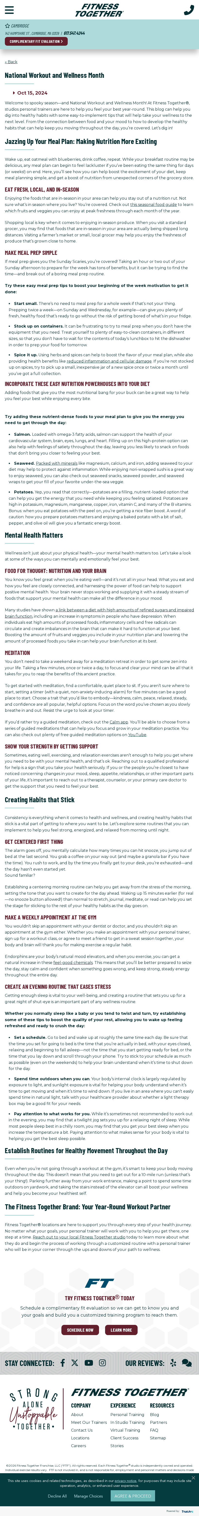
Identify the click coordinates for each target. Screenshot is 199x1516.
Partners (158, 1422)
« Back (11, 62)
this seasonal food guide (153, 204)
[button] (9, 9)
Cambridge (19, 25)
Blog (154, 1414)
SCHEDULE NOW (80, 1330)
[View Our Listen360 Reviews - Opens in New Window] (187, 1363)
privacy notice (125, 1480)
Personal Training (127, 1414)
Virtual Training (125, 1430)
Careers (78, 1446)
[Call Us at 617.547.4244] (189, 9)
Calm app (119, 722)
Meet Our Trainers (89, 1422)
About (77, 1414)
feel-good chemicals (73, 962)
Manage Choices (88, 1495)
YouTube (137, 734)
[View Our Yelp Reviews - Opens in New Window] (173, 1363)
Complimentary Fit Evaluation (35, 41)
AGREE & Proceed (133, 1495)
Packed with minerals (56, 463)
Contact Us (81, 1430)
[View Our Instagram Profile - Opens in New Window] (102, 1363)
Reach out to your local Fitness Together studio (79, 1237)
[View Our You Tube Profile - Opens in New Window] (89, 1363)
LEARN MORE (121, 1330)
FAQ (154, 1430)
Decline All (57, 1495)
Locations (80, 1438)
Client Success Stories (124, 1442)
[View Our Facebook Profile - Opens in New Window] (62, 1363)
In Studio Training (127, 1422)
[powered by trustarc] (187, 1511)
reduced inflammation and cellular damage (109, 361)
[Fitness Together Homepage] (99, 9)
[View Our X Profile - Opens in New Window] (74, 1363)
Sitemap (158, 1438)
